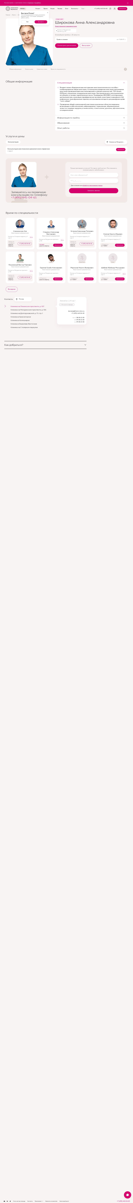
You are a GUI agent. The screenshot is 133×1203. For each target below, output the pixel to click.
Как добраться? (13, 344)
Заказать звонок (93, 190)
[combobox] (116, 142)
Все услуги (86, 45)
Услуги (37, 9)
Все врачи (11, 289)
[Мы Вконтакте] (7, 1201)
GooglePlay (38, 3)
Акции (52, 9)
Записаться (122, 9)
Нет (27, 22)
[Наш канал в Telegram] (10, 1201)
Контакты (74, 9)
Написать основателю (51, 1201)
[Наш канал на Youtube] (4, 1201)
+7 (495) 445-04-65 (24, 197)
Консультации (13, 142)
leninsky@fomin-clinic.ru (76, 311)
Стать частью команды (19, 1201)
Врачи (46, 9)
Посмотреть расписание (66, 45)
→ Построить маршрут (66, 304)
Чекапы (59, 9)
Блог (66, 9)
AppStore (30, 3)
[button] (91, 82)
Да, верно (41, 22)
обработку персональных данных (92, 185)
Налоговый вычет (64, 1201)
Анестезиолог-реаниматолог (66, 26)
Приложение (38, 1201)
